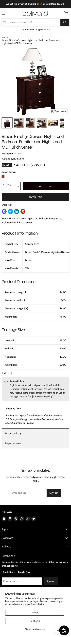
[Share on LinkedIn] (16, 211)
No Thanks (35, 620)
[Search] (64, 22)
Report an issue (13, 443)
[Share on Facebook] (4, 211)
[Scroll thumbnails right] (66, 123)
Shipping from (13, 408)
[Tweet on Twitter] (10, 211)
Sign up (53, 493)
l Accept (35, 612)
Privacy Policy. (37, 604)
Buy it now (35, 196)
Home (5, 37)
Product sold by (13, 433)
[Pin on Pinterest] (22, 211)
